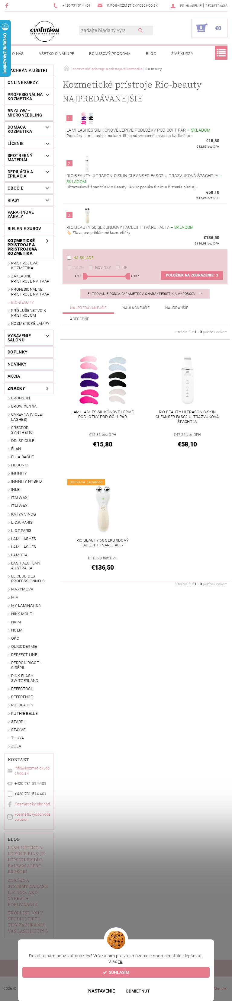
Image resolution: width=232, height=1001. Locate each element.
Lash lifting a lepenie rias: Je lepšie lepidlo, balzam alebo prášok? (26, 860)
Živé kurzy (182, 53)
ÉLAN (16, 448)
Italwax (19, 506)
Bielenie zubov (24, 228)
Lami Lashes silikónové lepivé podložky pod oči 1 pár (138, 130)
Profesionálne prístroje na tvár (30, 291)
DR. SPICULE (22, 440)
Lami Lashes (23, 547)
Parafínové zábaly (21, 214)
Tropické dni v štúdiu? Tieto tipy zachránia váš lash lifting (28, 922)
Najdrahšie (176, 308)
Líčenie (16, 143)
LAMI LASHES (23, 538)
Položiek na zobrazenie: (192, 275)
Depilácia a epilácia (20, 173)
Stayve (18, 730)
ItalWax (19, 497)
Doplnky (17, 352)
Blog (151, 53)
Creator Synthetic (22, 430)
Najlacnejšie (136, 308)
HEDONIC (19, 465)
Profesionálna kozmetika (25, 96)
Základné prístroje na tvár (30, 278)
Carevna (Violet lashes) (27, 416)
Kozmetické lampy (30, 323)
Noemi (17, 630)
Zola (16, 746)
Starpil (19, 721)
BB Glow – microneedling (25, 112)
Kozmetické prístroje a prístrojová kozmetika (22, 247)
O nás (18, 53)
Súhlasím (119, 972)
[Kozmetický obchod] (45, 31)
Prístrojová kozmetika (24, 265)
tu (120, 961)
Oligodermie (24, 646)
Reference (22, 697)
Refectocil (22, 688)
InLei (16, 489)
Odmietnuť (138, 991)
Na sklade (83, 258)
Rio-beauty (22, 302)
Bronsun (20, 398)
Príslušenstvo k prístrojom (28, 313)
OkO (15, 638)
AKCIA (14, 376)
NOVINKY (17, 364)
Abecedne (79, 319)
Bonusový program (109, 53)
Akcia (79, 267)
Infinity (19, 473)
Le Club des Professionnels (28, 578)
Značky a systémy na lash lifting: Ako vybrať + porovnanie (28, 892)
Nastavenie (101, 991)
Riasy (14, 200)
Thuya (17, 738)
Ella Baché (22, 457)
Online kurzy (23, 82)
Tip (124, 267)
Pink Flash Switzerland (25, 678)
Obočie (15, 188)
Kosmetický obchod (32, 804)
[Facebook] (8, 5)
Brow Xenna (24, 406)
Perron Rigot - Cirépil (26, 665)
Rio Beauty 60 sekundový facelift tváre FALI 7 (130, 227)
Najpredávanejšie (88, 308)
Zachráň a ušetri (27, 70)
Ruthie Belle (24, 713)
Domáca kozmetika (20, 129)
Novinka (103, 267)
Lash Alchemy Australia (25, 565)
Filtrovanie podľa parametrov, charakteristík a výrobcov (142, 294)
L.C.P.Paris (21, 530)
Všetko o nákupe (56, 53)
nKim (16, 622)
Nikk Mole (21, 614)
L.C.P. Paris (22, 522)
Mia (14, 597)
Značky (16, 388)
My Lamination (26, 605)
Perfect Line (24, 654)
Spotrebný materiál (20, 157)
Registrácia (216, 6)
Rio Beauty (22, 705)
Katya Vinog (23, 514)
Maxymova (22, 589)
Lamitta (19, 555)
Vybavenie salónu (19, 337)
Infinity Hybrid (26, 481)
